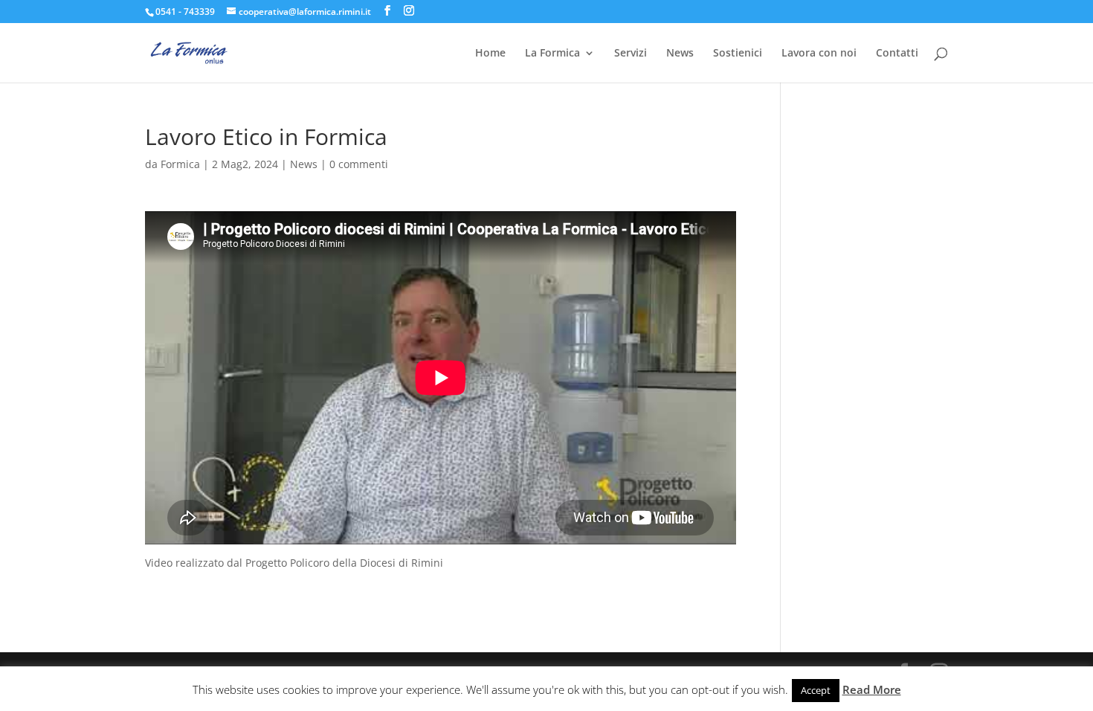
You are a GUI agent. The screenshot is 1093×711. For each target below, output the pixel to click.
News (680, 53)
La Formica (552, 53)
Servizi (630, 53)
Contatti (897, 53)
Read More (871, 689)
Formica (180, 164)
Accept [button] (816, 690)
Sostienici (737, 53)
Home (490, 53)
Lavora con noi (819, 53)
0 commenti (358, 164)
